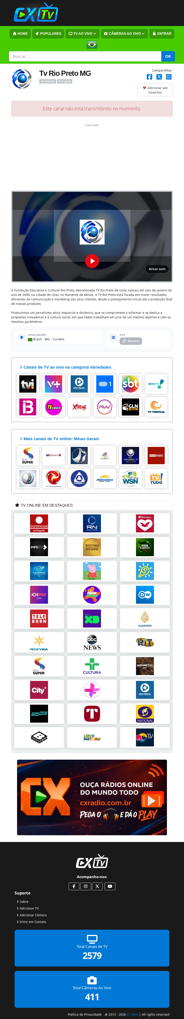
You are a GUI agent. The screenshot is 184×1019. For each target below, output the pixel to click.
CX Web (132, 1014)
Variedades (48, 81)
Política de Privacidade (85, 1014)
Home (22, 33)
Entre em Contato (33, 922)
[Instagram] (85, 886)
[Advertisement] (92, 157)
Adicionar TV (29, 908)
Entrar (163, 33)
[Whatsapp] (169, 77)
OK (168, 56)
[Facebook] (149, 77)
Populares (50, 33)
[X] (159, 77)
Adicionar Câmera (33, 915)
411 (92, 997)
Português (64, 81)
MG (47, 339)
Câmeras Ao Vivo (124, 33)
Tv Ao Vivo (82, 33)
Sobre (24, 901)
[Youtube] (110, 886)
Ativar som (157, 269)
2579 (92, 955)
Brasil (37, 339)
